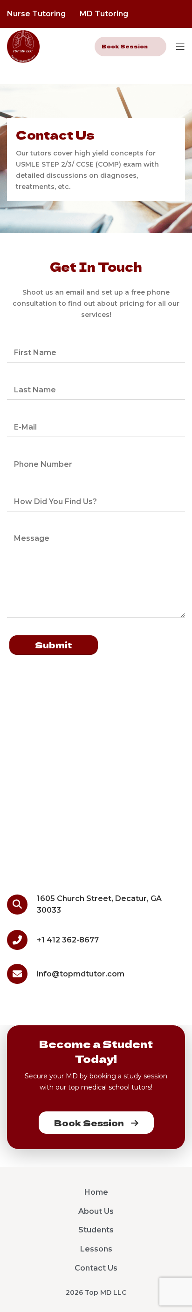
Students (96, 1229)
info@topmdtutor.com (80, 973)
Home (96, 1192)
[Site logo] (23, 46)
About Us (96, 1211)
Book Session (125, 46)
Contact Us (96, 1268)
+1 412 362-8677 (68, 939)
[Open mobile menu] (180, 46)
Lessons (96, 1249)
